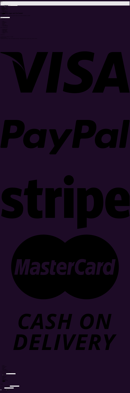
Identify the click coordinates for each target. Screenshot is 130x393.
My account (4, 24)
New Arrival (4, 366)
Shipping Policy (5, 29)
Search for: (6, 5)
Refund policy (4, 30)
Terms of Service (5, 31)
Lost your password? (3, 391)
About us (3, 32)
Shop (3, 23)
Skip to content (2, 0)
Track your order (5, 11)
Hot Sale (3, 367)
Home (3, 21)
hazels (1, 1)
